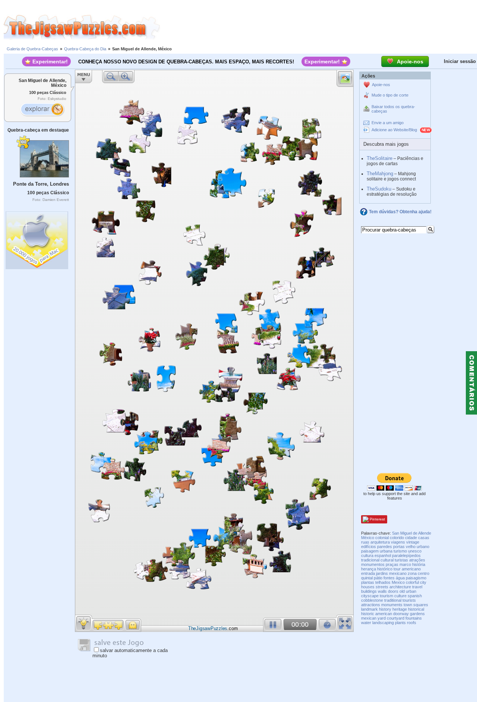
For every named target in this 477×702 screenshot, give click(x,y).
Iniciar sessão (460, 61)
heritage (399, 609)
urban (411, 591)
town (408, 604)
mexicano (398, 573)
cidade (411, 537)
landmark (369, 609)
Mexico (398, 582)
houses (368, 587)
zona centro (418, 573)
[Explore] (42, 110)
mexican (368, 618)
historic (367, 613)
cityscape (370, 596)
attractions (370, 604)
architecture (400, 587)
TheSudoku (379, 189)
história (418, 564)
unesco (414, 551)
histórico (384, 569)
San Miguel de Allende (411, 533)
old (402, 591)
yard (382, 618)
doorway (401, 613)
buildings (369, 591)
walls (382, 591)
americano (411, 569)
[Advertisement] (318, 27)
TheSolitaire (379, 158)
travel (417, 587)
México (367, 537)
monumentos (373, 564)
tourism (386, 596)
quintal (367, 578)
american (383, 613)
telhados (383, 582)
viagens (398, 542)
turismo (400, 551)
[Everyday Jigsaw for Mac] (37, 238)
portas (399, 546)
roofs (411, 622)
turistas (401, 560)
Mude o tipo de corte (390, 95)
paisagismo (416, 578)
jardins (382, 573)
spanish (415, 596)
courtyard (395, 618)
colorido (397, 537)
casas (423, 537)
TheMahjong (380, 173)
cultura (367, 555)
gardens (417, 613)
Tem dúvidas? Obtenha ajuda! (400, 211)
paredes (384, 546)
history (385, 609)
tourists (409, 600)
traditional (392, 600)
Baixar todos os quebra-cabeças (393, 108)
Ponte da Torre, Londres (41, 184)
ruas (365, 542)
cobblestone (372, 600)
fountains (413, 618)
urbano (423, 546)
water (366, 622)
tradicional (370, 560)
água (400, 578)
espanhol (383, 555)
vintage (412, 542)
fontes (389, 578)
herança (368, 569)
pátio (378, 578)
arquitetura (380, 542)
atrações (417, 560)
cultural (387, 560)
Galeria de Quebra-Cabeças (32, 49)
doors (393, 591)
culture (400, 596)
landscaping (383, 622)
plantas (367, 582)
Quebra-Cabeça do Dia (85, 49)
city (423, 582)
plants (400, 622)
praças (392, 564)
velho (411, 546)
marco (405, 564)
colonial (382, 537)
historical (416, 609)
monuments (391, 604)
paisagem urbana (376, 551)
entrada (368, 573)
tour (397, 569)
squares (420, 604)
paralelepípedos (406, 555)
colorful (412, 582)
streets (382, 587)
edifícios (368, 546)
